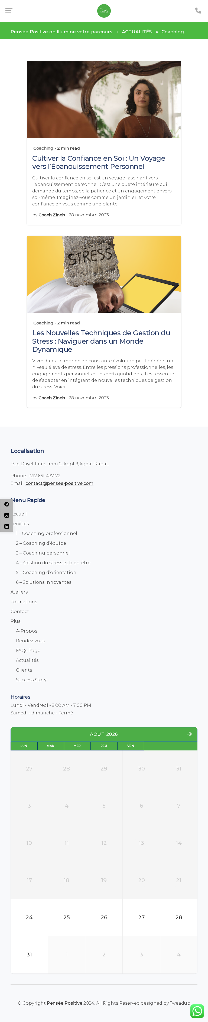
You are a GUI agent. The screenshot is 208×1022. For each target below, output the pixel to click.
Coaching (43, 148)
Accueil (19, 514)
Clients (24, 670)
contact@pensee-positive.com (59, 483)
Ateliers (19, 592)
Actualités (27, 660)
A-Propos (26, 631)
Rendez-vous (30, 640)
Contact (20, 611)
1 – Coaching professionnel (46, 533)
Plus (15, 621)
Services (20, 523)
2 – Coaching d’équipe (41, 543)
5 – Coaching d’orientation (46, 572)
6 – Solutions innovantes (43, 582)
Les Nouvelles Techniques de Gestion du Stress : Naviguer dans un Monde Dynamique (101, 340)
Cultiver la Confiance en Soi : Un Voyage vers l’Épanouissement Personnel (98, 162)
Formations (24, 601)
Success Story (31, 679)
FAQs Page (28, 650)
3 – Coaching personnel (43, 553)
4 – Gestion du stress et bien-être (53, 562)
